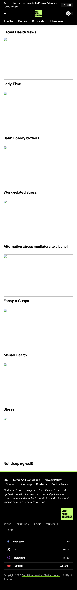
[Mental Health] (38, 330)
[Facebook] (38, 541)
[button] (67, 5)
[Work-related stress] (38, 167)
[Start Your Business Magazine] (38, 13)
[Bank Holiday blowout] (38, 113)
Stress (9, 409)
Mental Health (15, 355)
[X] (38, 549)
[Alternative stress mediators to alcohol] (38, 221)
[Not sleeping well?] (38, 438)
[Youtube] (38, 566)
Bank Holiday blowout (22, 138)
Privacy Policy (45, 3)
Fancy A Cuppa (16, 301)
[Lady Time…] (38, 59)
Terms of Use (11, 6)
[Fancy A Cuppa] (38, 275)
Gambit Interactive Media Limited (41, 575)
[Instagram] (38, 557)
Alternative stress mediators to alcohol (35, 246)
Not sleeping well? (19, 463)
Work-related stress (20, 192)
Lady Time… (13, 84)
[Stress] (38, 384)
